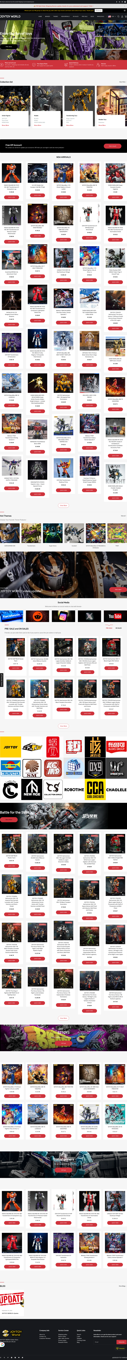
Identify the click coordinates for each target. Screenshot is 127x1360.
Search (79, 1334)
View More (122, 82)
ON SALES (119, 628)
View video (118, 589)
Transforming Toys (71, 115)
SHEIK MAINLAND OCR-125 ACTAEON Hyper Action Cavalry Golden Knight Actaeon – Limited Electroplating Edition (37, 399)
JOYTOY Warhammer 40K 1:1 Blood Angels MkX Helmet (115, 858)
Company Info (44, 1330)
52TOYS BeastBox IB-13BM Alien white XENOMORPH (63, 229)
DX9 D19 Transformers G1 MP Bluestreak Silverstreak (89, 227)
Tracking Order (81, 1340)
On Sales (75, 16)
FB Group (98, 10)
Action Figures (6, 115)
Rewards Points (62, 1342)
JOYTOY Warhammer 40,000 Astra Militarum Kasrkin (37, 858)
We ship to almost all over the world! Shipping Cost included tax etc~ (17, 2)
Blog (92, 16)
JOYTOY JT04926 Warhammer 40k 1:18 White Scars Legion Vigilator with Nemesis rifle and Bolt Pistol (89, 860)
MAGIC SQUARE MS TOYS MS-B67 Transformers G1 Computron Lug (11, 187)
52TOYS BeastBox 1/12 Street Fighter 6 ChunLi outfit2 (63, 187)
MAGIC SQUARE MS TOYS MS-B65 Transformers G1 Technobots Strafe (115, 229)
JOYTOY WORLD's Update (10, 1313)
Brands (47, 16)
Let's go (63, 1043)
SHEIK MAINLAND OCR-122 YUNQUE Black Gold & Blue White (89, 312)
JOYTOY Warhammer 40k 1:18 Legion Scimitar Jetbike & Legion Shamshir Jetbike (63, 661)
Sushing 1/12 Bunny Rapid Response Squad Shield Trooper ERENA (89, 480)
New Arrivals (65, 16)
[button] (61, 827)
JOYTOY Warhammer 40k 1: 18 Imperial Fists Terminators (63, 397)
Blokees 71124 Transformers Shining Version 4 (11, 438)
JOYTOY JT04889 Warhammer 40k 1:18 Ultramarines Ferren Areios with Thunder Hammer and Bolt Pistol (40, 704)
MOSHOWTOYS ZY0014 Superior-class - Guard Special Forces (37, 484)
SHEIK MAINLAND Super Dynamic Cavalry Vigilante (115, 187)
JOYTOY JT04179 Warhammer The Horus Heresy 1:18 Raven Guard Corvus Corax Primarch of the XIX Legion (115, 316)
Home (40, 16)
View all (123, 516)
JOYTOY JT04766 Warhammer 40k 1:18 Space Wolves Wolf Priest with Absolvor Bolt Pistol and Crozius (89, 906)
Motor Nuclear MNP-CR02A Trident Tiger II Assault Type (115, 272)
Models (36, 115)
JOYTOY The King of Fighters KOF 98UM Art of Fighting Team (11, 993)
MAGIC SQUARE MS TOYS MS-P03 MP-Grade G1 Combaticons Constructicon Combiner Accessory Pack (115, 443)
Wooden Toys (102, 119)
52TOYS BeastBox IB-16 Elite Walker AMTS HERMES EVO (63, 439)
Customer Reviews (44, 1338)
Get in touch (112, 146)
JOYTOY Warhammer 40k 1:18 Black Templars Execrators (63, 902)
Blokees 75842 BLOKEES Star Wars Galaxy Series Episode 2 (63, 312)
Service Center (63, 1330)
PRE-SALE (84, 16)
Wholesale (100, 16)
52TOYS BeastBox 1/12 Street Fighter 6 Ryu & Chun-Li (89, 270)
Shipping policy (62, 1334)
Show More (5, 125)
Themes (55, 16)
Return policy (62, 1336)
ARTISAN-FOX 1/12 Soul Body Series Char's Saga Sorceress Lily (89, 355)
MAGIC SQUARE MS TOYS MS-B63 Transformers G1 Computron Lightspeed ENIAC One (12, 1257)
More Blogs (122, 1286)
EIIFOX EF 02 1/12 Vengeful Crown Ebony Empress (11, 314)
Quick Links (81, 1330)
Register (79, 1338)
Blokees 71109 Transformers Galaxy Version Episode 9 (89, 438)
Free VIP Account (14, 145)
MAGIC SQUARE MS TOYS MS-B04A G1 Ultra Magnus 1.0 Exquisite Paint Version (38, 1257)
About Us (42, 1334)
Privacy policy (62, 1340)
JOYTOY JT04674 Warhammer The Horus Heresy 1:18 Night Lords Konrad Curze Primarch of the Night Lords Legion (115, 950)
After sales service (63, 1338)
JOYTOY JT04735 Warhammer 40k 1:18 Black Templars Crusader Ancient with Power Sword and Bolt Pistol (11, 948)
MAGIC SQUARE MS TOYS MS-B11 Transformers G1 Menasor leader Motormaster (38, 1215)
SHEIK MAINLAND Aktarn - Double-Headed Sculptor (115, 488)
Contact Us (42, 1336)
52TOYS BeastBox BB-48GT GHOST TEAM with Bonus (63, 355)
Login (78, 1336)
